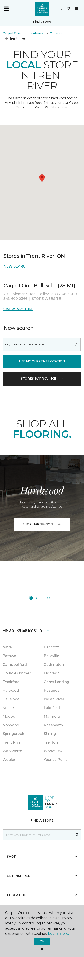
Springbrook (13, 734)
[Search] (76, 344)
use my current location (42, 361)
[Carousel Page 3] (43, 598)
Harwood (11, 690)
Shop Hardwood (37, 524)
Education (17, 895)
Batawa (9, 656)
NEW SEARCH (15, 266)
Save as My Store (18, 309)
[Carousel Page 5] (54, 598)
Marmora (52, 716)
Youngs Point (55, 760)
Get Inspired (19, 876)
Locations (35, 33)
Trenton (51, 742)
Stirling (50, 734)
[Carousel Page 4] (48, 598)
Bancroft (51, 647)
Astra (7, 647)
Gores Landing (56, 682)
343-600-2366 (15, 299)
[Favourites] (68, 8)
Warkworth (12, 751)
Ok (42, 941)
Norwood (11, 725)
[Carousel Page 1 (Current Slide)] (31, 598)
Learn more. (58, 934)
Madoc (9, 716)
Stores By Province (38, 379)
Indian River (54, 699)
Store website (46, 299)
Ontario (56, 33)
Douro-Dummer (17, 673)
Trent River (12, 742)
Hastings (51, 690)
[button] (60, 8)
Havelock (11, 699)
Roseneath (53, 725)
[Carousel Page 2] (37, 598)
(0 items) (76, 8)
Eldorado (52, 673)
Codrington (54, 664)
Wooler (9, 760)
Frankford (11, 682)
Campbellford (15, 664)
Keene (8, 708)
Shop (11, 856)
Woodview (53, 751)
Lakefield (52, 708)
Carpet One (12, 33)
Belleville (51, 656)
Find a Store (42, 22)
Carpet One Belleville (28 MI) (39, 285)
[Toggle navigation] (6, 8)
